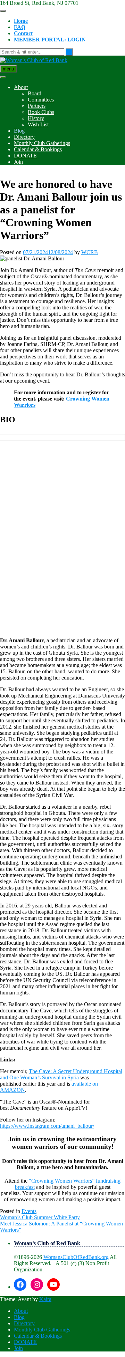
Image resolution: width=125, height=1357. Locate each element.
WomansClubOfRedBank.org (76, 1257)
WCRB (89, 252)
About (21, 87)
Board (34, 93)
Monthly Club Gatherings (42, 143)
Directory (24, 137)
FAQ (19, 27)
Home (21, 21)
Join (18, 162)
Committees (41, 100)
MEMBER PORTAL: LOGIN (50, 39)
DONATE (25, 155)
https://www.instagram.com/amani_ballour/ (47, 1126)
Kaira (45, 1299)
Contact (23, 33)
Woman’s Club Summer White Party (40, 1217)
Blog (19, 131)
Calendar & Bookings (38, 149)
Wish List (38, 124)
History (36, 118)
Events (29, 1211)
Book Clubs (41, 112)
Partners (36, 106)
